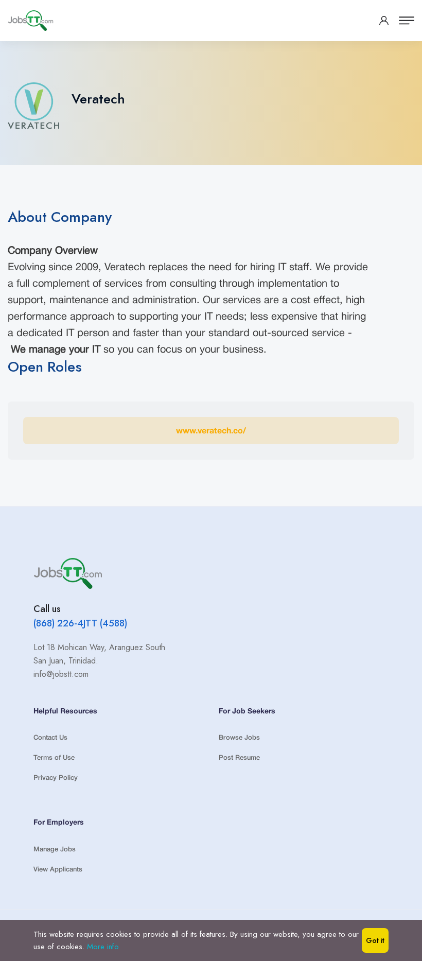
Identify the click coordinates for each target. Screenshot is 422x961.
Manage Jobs (54, 849)
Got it (375, 940)
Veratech (98, 99)
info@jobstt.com (61, 674)
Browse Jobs (239, 738)
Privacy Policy (55, 778)
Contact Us (50, 738)
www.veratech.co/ (211, 431)
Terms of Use (54, 758)
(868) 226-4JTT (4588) (80, 623)
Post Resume (239, 758)
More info (103, 946)
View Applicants (57, 869)
